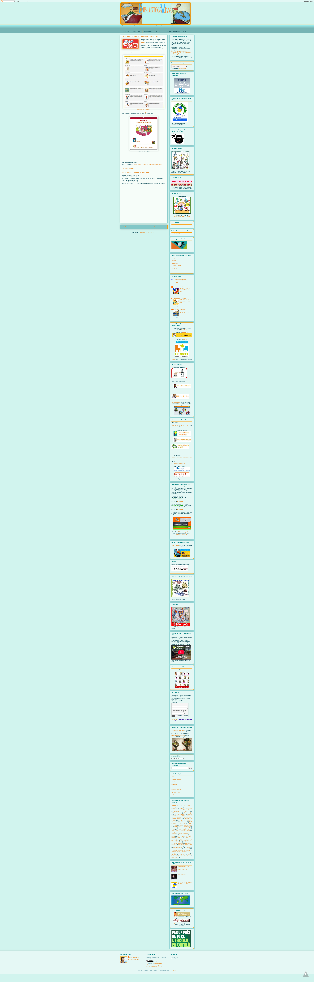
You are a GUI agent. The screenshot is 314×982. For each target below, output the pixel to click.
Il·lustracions (183, 834)
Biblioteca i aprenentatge (185, 808)
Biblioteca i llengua (179, 814)
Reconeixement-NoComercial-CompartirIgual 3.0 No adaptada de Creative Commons (155, 965)
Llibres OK (179, 837)
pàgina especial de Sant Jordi (153, 112)
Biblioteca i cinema (177, 809)
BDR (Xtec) (174, 258)
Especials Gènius (153, 164)
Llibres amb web (176, 839)
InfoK (181, 548)
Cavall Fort (185, 332)
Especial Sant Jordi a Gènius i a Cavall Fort (140, 36)
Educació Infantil (175, 792)
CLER (173, 359)
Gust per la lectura (176, 832)
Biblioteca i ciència (187, 810)
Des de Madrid (182, 874)
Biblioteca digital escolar (185, 532)
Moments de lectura (161, 26)
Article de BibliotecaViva (178, 730)
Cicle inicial (174, 781)
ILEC (184, 31)
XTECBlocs (180, 508)
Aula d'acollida (187, 805)
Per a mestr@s (148, 31)
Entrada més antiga (160, 227)
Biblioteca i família (176, 779)
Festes (173, 829)
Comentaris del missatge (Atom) (148, 232)
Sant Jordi (160, 164)
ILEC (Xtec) (174, 268)
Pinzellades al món (178, 287)
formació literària (187, 855)
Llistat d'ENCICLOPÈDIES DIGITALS (182, 457)
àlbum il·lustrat (174, 857)
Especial (143, 42)
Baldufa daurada (188, 807)
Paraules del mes (177, 847)
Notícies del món (179, 846)
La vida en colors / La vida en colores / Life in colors (185, 290)
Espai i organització (184, 828)
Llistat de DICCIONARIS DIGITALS (180, 425)
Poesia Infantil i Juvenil (179, 298)
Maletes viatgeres (178, 843)
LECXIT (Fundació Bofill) (177, 271)
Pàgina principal (126, 26)
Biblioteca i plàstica (176, 817)
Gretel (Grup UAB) (176, 265)
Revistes (173, 854)
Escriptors (173, 828)
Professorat (174, 794)
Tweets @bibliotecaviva (177, 233)
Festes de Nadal (182, 829)
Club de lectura (183, 823)
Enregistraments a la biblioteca (182, 826)
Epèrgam (175, 719)
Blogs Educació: (176, 923)
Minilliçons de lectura (179, 309)
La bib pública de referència (172, 31)
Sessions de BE (137, 31)
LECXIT (185, 339)
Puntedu (184, 851)
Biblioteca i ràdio (187, 817)
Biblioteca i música (186, 815)
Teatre (189, 854)
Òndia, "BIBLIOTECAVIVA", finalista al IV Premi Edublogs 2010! (185, 884)
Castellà (181, 820)
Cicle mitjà (174, 784)
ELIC (181, 825)
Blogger (173, 970)
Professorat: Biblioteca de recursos (180, 850)
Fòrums (189, 829)
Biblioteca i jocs (188, 813)
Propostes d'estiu (175, 851)
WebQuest (173, 855)
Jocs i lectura (173, 26)
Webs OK (180, 855)
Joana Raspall (181, 836)
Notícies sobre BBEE (188, 846)
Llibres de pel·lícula (185, 840)
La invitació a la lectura (179, 279)
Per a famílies (125, 31)
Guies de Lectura (185, 830)
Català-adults (188, 820)
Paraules (150, 26)
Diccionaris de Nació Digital (182, 451)
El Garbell (184, 329)
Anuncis (135, 164)
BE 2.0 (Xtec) (174, 263)
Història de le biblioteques (183, 833)
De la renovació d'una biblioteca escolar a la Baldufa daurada (184, 868)
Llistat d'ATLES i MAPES (178, 463)
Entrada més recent (128, 227)
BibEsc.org (176, 916)
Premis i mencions (176, 848)
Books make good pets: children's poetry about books (185, 301)
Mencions (182, 26)
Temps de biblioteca (139, 26)
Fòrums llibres (174, 830)
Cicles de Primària (176, 789)
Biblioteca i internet (176, 813)
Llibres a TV (188, 837)
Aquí (172, 225)
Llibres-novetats (188, 842)
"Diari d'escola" (175, 545)
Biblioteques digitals (143, 164)
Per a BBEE (159, 31)
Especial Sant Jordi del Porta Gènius (144, 109)
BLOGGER (180, 501)
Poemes (188, 847)
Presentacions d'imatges (178, 735)
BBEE (172, 776)
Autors (173, 807)
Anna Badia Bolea (134, 957)
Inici (144, 227)
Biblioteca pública (176, 818)
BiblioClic (175, 808)
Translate (183, 68)
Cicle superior (175, 787)
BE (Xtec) (173, 260)
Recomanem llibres (184, 853)
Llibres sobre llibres (176, 842)
